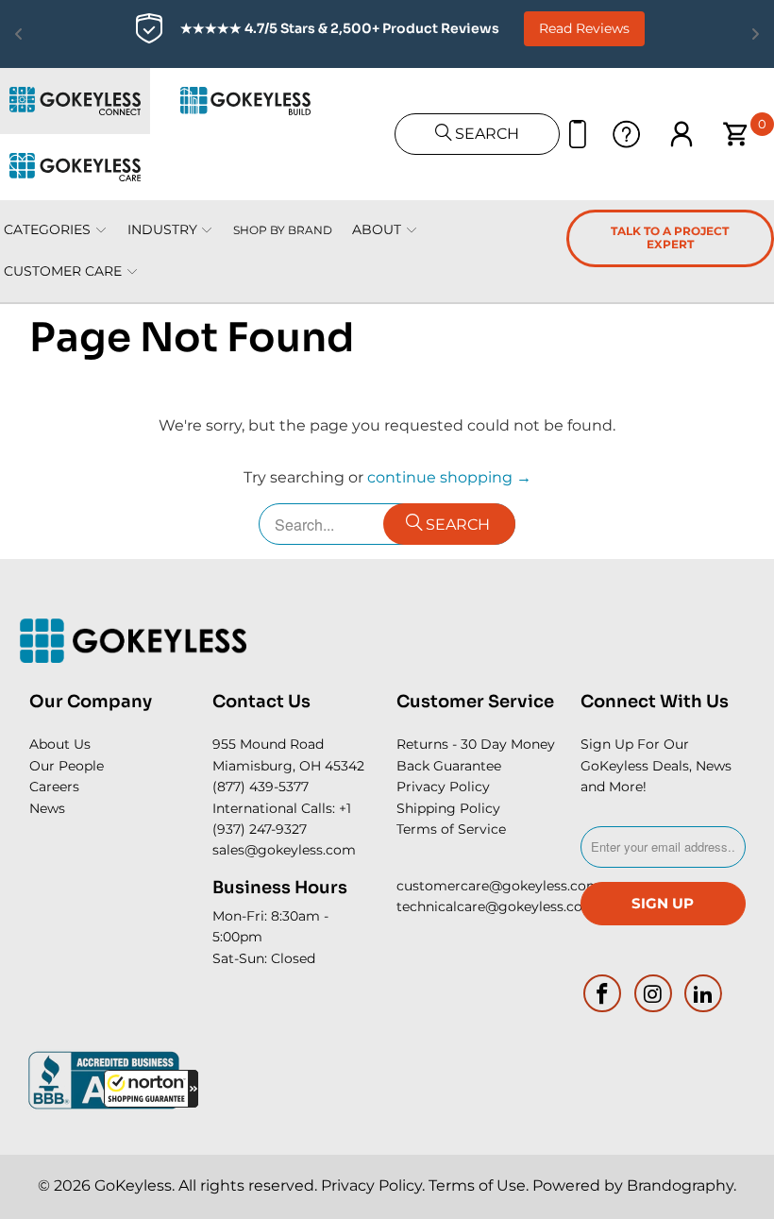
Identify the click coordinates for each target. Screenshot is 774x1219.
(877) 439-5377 (260, 786)
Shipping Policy (448, 808)
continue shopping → (449, 477)
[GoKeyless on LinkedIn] (704, 993)
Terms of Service (451, 829)
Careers (54, 786)
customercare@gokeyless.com (498, 885)
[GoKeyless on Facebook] (603, 993)
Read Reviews (584, 28)
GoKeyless (133, 1185)
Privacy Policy (443, 786)
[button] (151, 1089)
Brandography (680, 1185)
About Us (60, 744)
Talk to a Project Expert (670, 237)
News (47, 808)
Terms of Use (477, 1185)
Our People (66, 765)
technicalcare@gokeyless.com (496, 906)
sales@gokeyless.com (284, 849)
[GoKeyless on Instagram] (653, 993)
